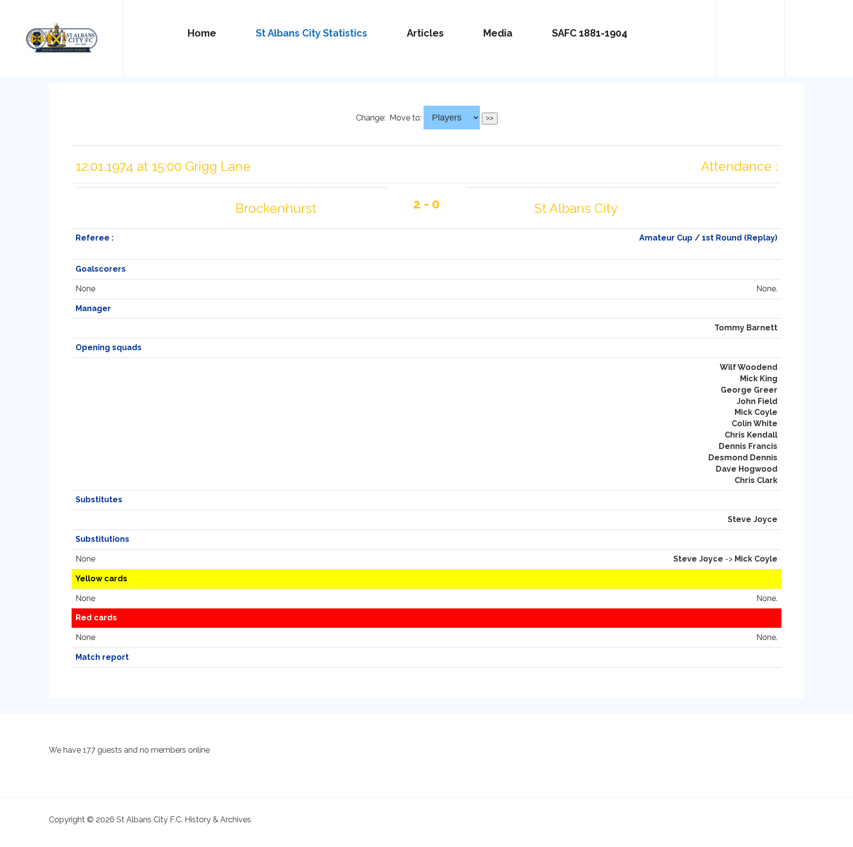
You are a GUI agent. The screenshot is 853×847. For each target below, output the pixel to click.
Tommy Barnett (745, 327)
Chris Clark (756, 480)
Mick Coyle (756, 412)
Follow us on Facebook (819, 34)
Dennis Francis (748, 446)
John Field (757, 401)
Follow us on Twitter (750, 34)
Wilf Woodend (748, 367)
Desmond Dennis (742, 457)
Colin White (754, 423)
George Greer (749, 390)
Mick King (758, 378)
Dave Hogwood (746, 469)
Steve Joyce (752, 519)
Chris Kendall (751, 435)
